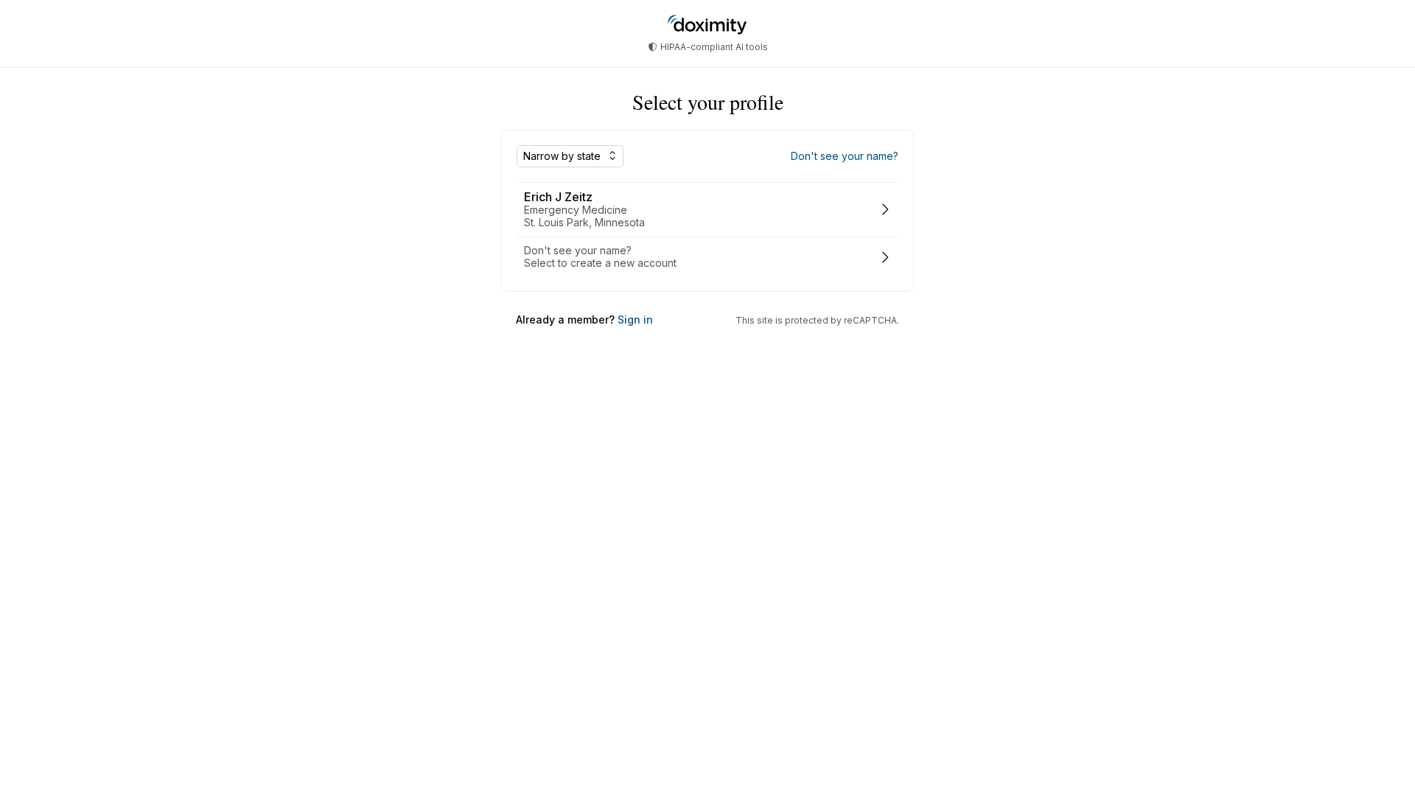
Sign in (634, 319)
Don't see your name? (844, 156)
